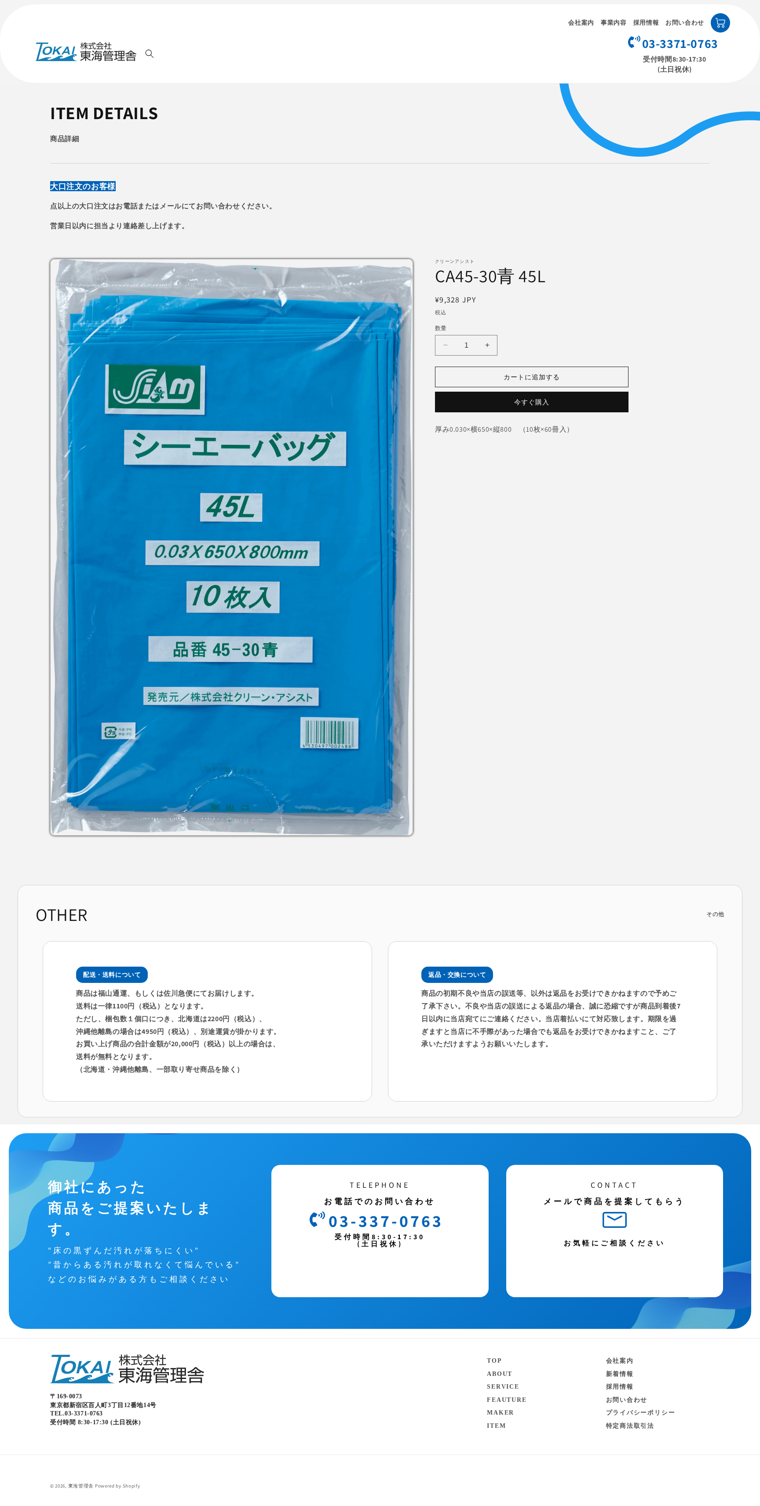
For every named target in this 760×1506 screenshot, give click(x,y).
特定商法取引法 (630, 1425)
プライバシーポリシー (641, 1412)
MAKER (500, 1412)
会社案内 (581, 22)
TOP (494, 1360)
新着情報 (620, 1373)
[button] (149, 53)
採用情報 (646, 22)
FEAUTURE (506, 1399)
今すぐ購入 (531, 402)
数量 (441, 327)
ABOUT (499, 1373)
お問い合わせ (684, 22)
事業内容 (614, 22)
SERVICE (503, 1386)
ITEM (496, 1425)
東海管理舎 (81, 1486)
